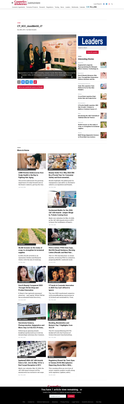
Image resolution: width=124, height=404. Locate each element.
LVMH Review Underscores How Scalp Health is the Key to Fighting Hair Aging (30, 175)
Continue (71, 396)
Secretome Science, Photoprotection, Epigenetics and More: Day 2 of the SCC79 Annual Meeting (31, 325)
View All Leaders (92, 52)
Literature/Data (23, 169)
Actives (80, 94)
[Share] (23, 82)
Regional (51, 357)
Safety (51, 169)
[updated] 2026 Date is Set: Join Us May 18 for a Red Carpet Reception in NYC (31, 362)
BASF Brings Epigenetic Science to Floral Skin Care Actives (88, 136)
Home (18, 22)
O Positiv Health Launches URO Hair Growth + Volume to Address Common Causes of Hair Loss (88, 107)
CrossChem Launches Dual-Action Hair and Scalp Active (87, 97)
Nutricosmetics (81, 103)
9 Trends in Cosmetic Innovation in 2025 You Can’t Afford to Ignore (61, 287)
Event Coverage (23, 319)
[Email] (19, 82)
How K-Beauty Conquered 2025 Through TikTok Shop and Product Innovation (30, 287)
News (79, 113)
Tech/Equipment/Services (84, 83)
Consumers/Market (24, 282)
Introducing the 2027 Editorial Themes (88, 116)
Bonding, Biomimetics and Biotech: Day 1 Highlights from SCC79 (60, 325)
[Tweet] (31, 82)
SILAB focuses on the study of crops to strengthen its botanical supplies (88, 126)
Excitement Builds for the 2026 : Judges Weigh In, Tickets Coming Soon (61, 212)
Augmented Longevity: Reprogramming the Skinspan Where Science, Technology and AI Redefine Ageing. (88, 67)
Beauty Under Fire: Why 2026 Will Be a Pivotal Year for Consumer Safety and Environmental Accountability (61, 175)
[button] (21, 77)
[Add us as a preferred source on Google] (35, 82)
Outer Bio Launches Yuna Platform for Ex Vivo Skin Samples (86, 88)
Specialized (80, 73)
